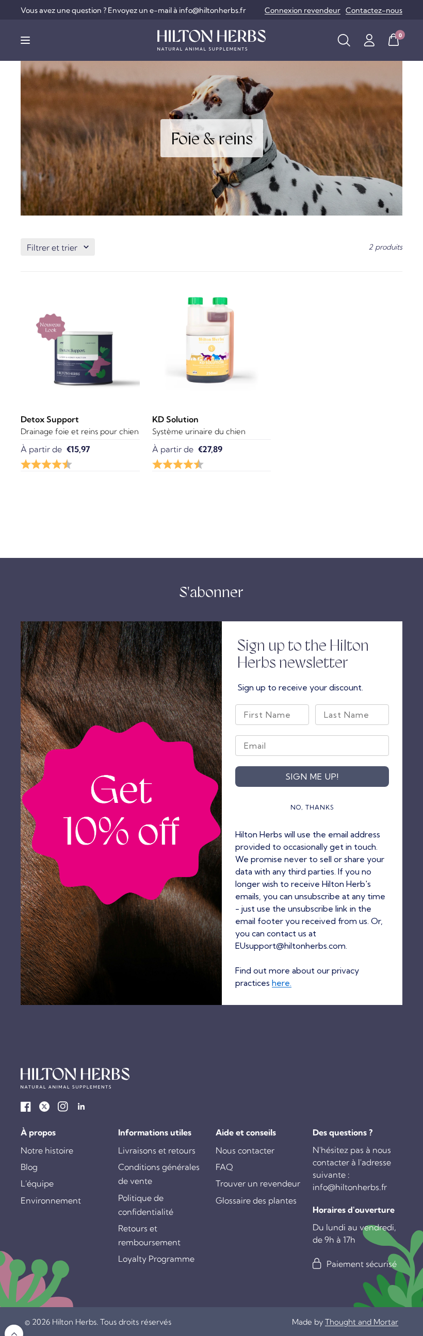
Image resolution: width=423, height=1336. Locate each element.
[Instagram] (63, 1106)
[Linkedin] (81, 1106)
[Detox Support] (80, 340)
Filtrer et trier (52, 247)
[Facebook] (26, 1106)
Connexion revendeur (302, 10)
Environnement (51, 1200)
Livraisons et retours (157, 1150)
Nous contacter (245, 1150)
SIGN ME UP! (312, 776)
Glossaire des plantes (256, 1200)
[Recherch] (344, 40)
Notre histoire (47, 1150)
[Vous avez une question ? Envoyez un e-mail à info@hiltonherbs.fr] (133, 10)
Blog (29, 1167)
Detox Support (50, 419)
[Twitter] (44, 1106)
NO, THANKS (312, 807)
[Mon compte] (369, 40)
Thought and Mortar (361, 1322)
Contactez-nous (374, 10)
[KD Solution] (211, 340)
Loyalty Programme (156, 1258)
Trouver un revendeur (258, 1183)
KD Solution (175, 419)
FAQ (224, 1167)
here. (281, 983)
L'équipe (37, 1183)
